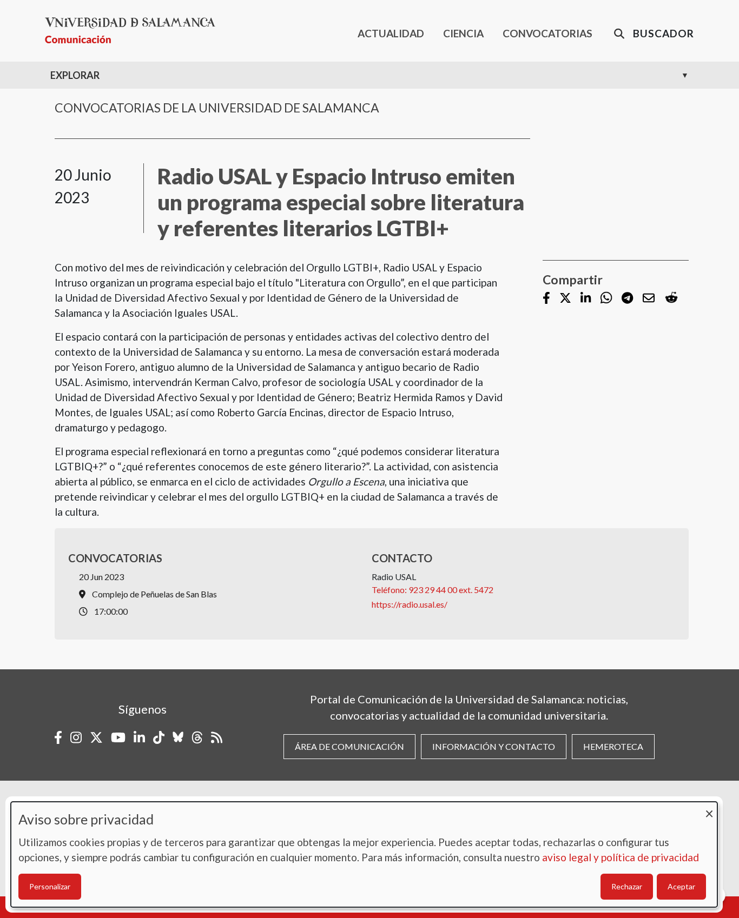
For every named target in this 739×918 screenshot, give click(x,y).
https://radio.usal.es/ (409, 604)
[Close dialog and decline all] (709, 808)
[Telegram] (627, 299)
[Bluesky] (178, 737)
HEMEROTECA (613, 746)
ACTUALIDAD (391, 33)
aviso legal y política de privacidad (620, 857)
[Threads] (197, 737)
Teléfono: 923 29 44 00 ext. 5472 (432, 589)
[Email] (649, 299)
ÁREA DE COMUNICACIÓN (349, 746)
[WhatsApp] (606, 298)
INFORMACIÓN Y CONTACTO (493, 746)
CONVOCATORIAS (547, 33)
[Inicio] (134, 30)
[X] (565, 299)
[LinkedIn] (585, 299)
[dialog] (364, 854)
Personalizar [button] (49, 886)
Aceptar (681, 886)
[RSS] (216, 737)
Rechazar (626, 886)
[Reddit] (671, 298)
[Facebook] (546, 299)
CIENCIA (463, 33)
